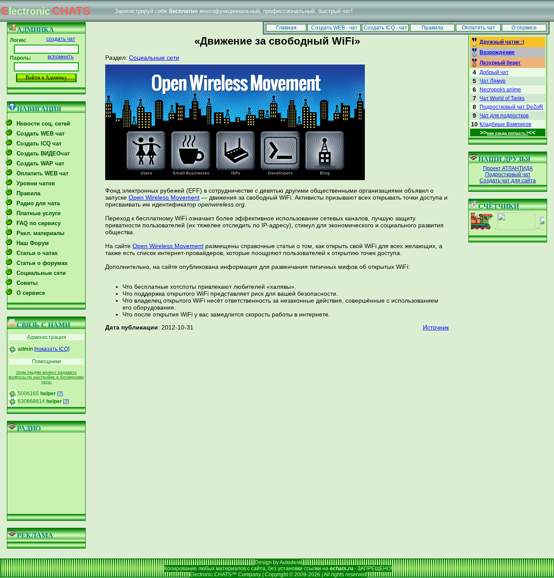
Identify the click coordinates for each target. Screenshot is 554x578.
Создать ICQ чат (38, 143)
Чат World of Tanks (502, 98)
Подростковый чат (508, 174)
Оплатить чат (478, 28)
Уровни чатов (35, 183)
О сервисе (524, 28)
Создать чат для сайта (508, 181)
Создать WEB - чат (334, 28)
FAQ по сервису (38, 223)
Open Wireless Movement (164, 197)
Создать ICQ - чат (385, 28)
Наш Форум (32, 243)
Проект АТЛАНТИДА (508, 168)
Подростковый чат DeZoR (511, 107)
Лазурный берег (500, 63)
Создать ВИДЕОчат (43, 153)
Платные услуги (38, 213)
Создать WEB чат (40, 133)
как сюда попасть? (507, 133)
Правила (432, 28)
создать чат (60, 39)
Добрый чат (494, 72)
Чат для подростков (504, 116)
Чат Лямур (493, 81)
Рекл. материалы (40, 233)
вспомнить (61, 57)
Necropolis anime (500, 90)
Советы (27, 283)
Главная (286, 28)
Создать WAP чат (40, 163)
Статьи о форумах (42, 263)
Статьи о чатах (37, 253)
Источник (436, 327)
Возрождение (497, 52)
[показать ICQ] (51, 349)
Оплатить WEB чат (42, 173)
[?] (60, 394)
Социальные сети (41, 273)
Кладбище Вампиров (505, 124)
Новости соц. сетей (43, 123)
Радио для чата (38, 203)
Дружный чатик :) (502, 42)
